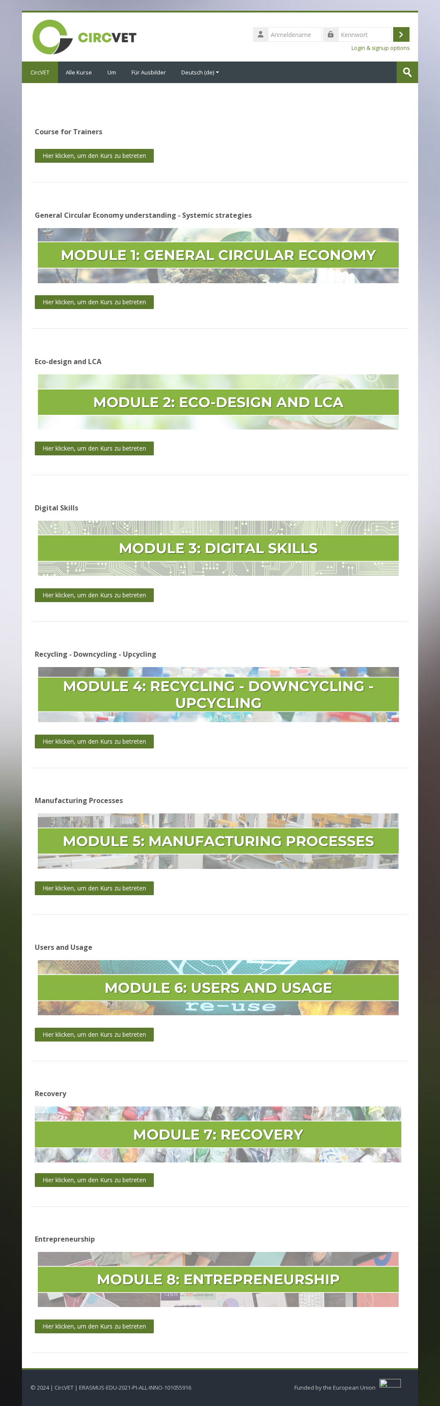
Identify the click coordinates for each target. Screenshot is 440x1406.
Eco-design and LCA (68, 361)
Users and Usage (63, 947)
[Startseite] (84, 36)
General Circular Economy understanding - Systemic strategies (143, 215)
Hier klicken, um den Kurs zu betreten (94, 155)
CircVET (40, 72)
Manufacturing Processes (79, 800)
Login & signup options (380, 48)
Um (111, 72)
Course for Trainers (68, 131)
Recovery (50, 1093)
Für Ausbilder (148, 72)
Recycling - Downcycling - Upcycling (95, 654)
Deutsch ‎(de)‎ (197, 72)
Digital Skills (56, 508)
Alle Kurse (79, 72)
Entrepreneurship (65, 1239)
